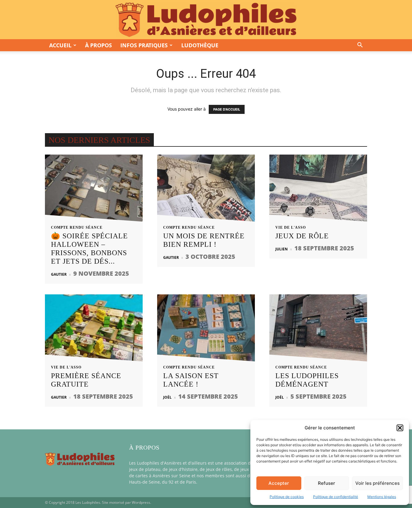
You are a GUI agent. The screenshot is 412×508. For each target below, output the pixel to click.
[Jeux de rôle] (318, 190)
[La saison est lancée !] (206, 329)
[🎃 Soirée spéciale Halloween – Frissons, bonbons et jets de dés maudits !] (94, 190)
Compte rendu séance (77, 227)
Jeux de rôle (302, 236)
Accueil (60, 45)
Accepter (278, 483)
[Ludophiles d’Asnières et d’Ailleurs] (206, 20)
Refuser (326, 483)
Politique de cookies (287, 496)
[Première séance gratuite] (94, 329)
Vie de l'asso (290, 227)
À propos (98, 45)
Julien (281, 249)
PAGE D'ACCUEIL (226, 109)
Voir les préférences (377, 483)
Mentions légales (381, 496)
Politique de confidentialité (335, 496)
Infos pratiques (144, 45)
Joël (167, 397)
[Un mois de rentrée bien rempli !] (206, 190)
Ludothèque (199, 45)
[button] (400, 428)
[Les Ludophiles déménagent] (318, 329)
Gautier (59, 274)
